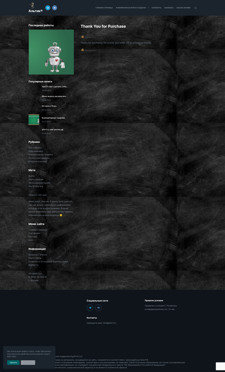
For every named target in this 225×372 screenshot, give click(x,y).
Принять (13, 362)
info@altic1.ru (35, 273)
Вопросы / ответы (38, 254)
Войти (32, 176)
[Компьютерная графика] (34, 119)
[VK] (54, 7)
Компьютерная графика (53, 118)
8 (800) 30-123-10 (38, 277)
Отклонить (28, 362)
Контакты (156, 8)
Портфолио (34, 233)
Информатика (36, 151)
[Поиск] (195, 8)
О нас (172, 309)
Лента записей (36, 179)
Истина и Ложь (49, 106)
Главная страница (104, 8)
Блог (31, 240)
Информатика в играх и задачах (131, 8)
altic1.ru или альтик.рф (52, 129)
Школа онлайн (183, 8)
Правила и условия (155, 305)
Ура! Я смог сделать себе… (55, 86)
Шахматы (168, 8)
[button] (51, 52)
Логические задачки (39, 158)
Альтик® (36, 11)
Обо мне (33, 236)
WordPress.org (36, 186)
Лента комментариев (39, 183)
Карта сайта (35, 258)
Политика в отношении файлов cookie (48, 261)
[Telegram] (47, 7)
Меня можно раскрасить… (54, 96)
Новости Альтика (38, 161)
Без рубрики (35, 147)
